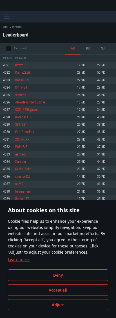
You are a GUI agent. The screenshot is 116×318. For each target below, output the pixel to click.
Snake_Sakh (23, 169)
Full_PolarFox (24, 132)
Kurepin (20, 161)
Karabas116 (23, 117)
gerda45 (20, 154)
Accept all (58, 290)
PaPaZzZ (21, 146)
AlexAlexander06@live (30, 102)
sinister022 (22, 176)
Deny (58, 275)
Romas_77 (22, 198)
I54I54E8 (21, 87)
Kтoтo (19, 65)
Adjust (58, 304)
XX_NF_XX (22, 139)
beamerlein (23, 191)
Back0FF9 (22, 80)
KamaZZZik (22, 72)
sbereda (20, 95)
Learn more (19, 259)
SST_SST (21, 124)
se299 (19, 184)
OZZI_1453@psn (26, 109)
